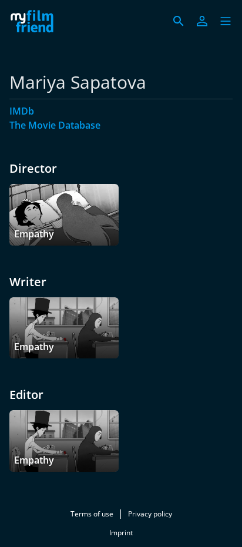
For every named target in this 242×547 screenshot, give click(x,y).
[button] (225, 21)
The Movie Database (54, 125)
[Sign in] (202, 21)
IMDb (21, 111)
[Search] (178, 21)
